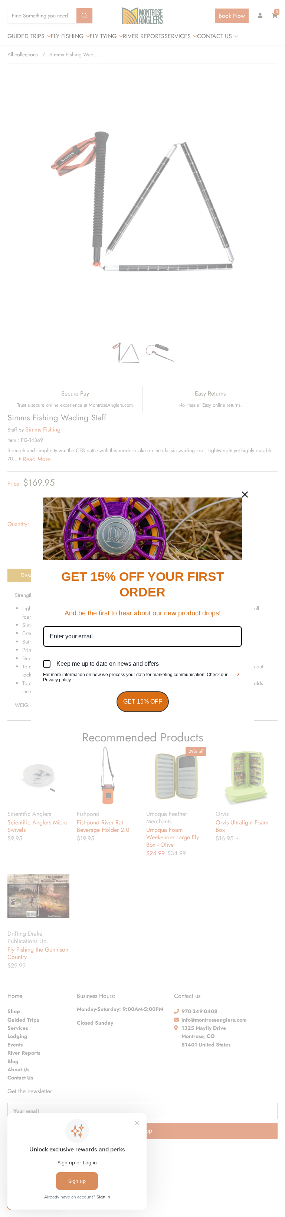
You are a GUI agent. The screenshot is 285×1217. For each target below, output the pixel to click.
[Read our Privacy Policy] (237, 675)
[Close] (245, 494)
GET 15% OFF (142, 701)
